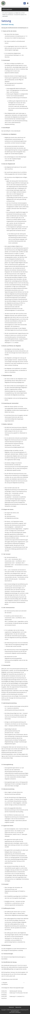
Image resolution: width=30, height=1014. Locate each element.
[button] (27, 3)
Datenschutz (18, 1007)
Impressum (11, 1007)
